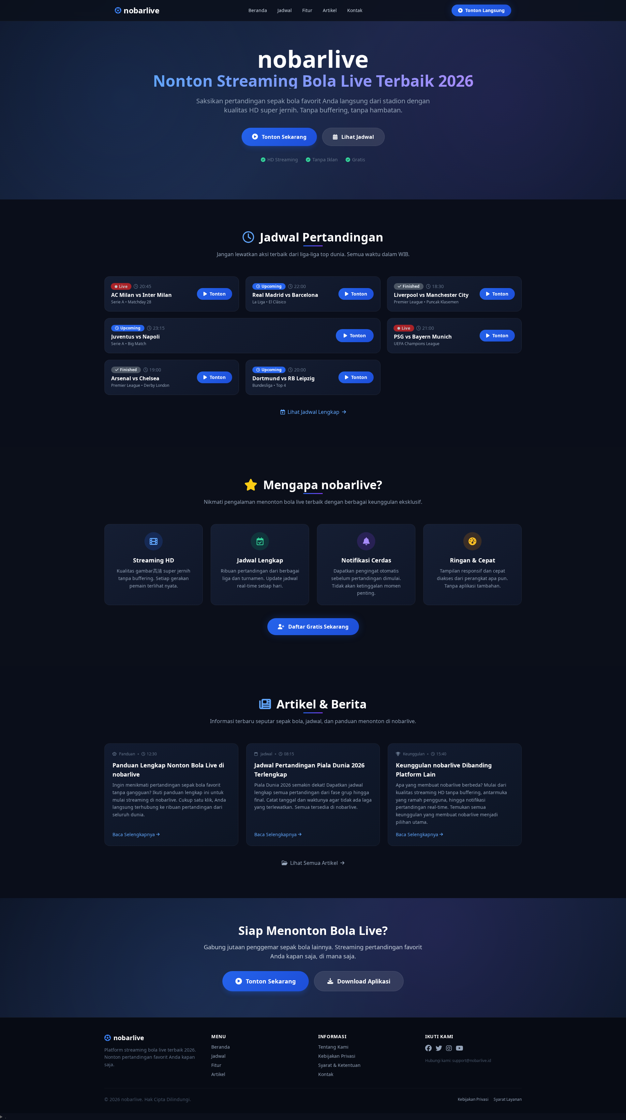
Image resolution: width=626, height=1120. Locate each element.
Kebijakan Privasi (336, 1056)
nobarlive (128, 1037)
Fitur (307, 10)
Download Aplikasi (363, 981)
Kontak (354, 10)
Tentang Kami (333, 1047)
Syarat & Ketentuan (339, 1065)
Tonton (218, 294)
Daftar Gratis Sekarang (318, 626)
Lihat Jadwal (357, 136)
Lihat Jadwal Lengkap (313, 411)
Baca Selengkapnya (133, 834)
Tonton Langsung (485, 10)
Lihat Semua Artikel (314, 862)
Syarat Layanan (508, 1099)
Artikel (330, 10)
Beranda (257, 10)
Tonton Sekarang (284, 136)
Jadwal (284, 10)
